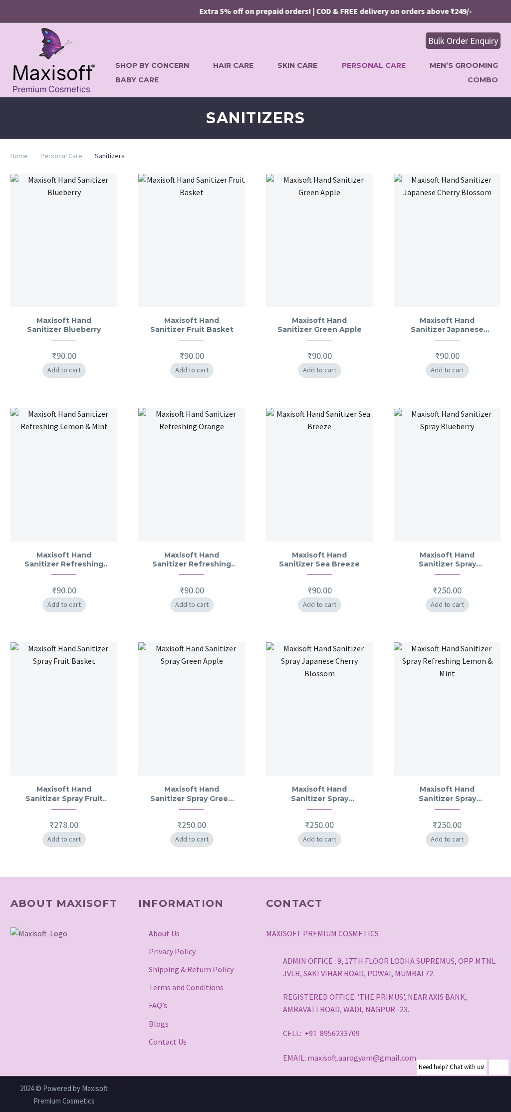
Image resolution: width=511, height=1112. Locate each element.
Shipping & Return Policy (191, 969)
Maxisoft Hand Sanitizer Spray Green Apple (191, 794)
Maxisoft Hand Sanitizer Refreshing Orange (191, 559)
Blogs (159, 1024)
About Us (164, 933)
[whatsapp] (92, 970)
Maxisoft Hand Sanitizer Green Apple (319, 325)
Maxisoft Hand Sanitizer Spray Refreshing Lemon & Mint (447, 794)
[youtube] (67, 970)
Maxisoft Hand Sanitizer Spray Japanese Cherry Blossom (319, 794)
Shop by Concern (152, 65)
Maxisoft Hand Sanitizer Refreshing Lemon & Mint (63, 559)
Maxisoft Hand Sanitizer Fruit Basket (192, 325)
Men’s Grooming (464, 65)
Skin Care (297, 65)
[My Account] (390, 41)
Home (19, 155)
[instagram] (17, 970)
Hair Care (233, 65)
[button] (372, 40)
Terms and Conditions (186, 987)
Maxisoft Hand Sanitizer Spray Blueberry (447, 559)
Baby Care (137, 79)
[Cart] (411, 41)
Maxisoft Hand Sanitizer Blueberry (64, 325)
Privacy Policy (172, 951)
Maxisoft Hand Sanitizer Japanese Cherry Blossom (447, 325)
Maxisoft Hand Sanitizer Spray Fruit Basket (64, 794)
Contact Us (168, 1042)
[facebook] (42, 970)
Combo (483, 79)
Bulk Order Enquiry (463, 40)
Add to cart (64, 369)
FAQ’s (158, 1005)
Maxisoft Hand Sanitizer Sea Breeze (319, 559)
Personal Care (374, 65)
